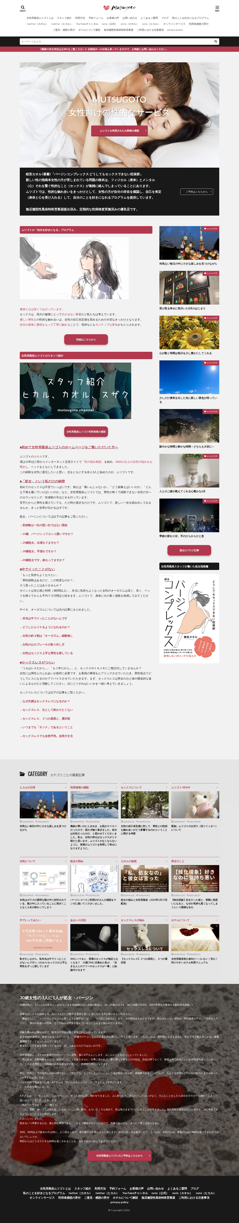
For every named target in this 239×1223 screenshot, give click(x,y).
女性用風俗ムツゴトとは (40, 17)
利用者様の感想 (79, 787)
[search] (215, 41)
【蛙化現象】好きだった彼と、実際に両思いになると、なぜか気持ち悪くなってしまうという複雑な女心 (194, 903)
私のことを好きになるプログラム (190, 17)
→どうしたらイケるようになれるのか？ (45, 627)
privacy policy (175, 29)
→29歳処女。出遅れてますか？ (39, 542)
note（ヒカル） (151, 23)
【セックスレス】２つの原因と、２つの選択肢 (144, 960)
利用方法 (80, 17)
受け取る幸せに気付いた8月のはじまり (182, 308)
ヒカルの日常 (212, 229)
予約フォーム (96, 17)
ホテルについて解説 (89, 29)
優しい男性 (27, 319)
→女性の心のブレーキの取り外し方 (42, 644)
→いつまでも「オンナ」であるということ (46, 727)
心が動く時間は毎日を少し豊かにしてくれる (185, 353)
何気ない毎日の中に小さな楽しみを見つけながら (188, 263)
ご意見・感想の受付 (64, 29)
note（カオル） (130, 23)
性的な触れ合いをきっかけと (68, 191)
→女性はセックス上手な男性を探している (46, 653)
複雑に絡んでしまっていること (111, 186)
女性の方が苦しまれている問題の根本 (78, 180)
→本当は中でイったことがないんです (43, 618)
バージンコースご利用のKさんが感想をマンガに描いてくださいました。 (93, 901)
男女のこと (177, 861)
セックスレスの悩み (133, 920)
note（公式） (109, 23)
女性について (28, 861)
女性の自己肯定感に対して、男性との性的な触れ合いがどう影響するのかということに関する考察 (144, 830)
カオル (38, 456)
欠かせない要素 (71, 314)
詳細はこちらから (86, 339)
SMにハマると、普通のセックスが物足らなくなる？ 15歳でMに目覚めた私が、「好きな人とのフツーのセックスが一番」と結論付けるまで (94, 964)
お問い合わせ (129, 17)
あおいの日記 (78, 920)
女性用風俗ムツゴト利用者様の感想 (86, 431)
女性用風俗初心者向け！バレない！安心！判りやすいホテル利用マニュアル (194, 960)
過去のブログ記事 (189, 550)
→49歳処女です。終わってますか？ (42, 560)
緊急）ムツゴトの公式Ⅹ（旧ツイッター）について (194, 828)
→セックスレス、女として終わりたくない (46, 709)
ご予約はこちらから (197, 191)
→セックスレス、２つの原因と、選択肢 (45, 718)
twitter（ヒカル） (61, 23)
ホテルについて (180, 920)
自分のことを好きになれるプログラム (100, 197)
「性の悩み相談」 (93, 461)
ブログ (165, 17)
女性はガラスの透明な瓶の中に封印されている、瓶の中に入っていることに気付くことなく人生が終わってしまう (43, 903)
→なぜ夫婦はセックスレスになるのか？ (45, 701)
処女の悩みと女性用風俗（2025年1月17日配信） (144, 901)
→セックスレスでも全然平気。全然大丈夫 (46, 735)
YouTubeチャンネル (87, 23)
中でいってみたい (30, 920)
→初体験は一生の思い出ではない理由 (43, 525)
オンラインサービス (174, 23)
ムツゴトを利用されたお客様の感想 (119, 130)
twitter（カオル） (37, 23)
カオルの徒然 (129, 861)
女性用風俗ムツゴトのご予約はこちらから (119, 1155)
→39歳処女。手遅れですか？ (38, 551)
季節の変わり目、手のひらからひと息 (181, 536)
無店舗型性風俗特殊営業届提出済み (51, 209)
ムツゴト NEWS (180, 787)
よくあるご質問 (149, 17)
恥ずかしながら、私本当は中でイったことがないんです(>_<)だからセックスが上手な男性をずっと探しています (43, 962)
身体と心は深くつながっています (41, 309)
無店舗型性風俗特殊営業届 (118, 29)
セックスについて (131, 787)
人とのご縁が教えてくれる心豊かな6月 (182, 491)
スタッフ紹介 (64, 17)
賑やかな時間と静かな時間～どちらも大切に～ (187, 446)
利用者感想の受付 (199, 23)
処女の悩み (76, 861)
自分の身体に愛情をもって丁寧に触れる (45, 324)
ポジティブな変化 (106, 324)
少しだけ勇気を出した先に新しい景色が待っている (188, 399)
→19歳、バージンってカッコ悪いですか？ (46, 533)
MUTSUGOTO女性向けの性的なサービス (119, 105)
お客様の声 (113, 17)
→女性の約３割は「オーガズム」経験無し (46, 635)
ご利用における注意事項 (150, 29)
